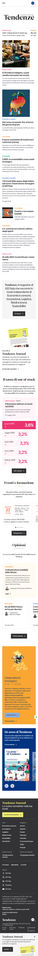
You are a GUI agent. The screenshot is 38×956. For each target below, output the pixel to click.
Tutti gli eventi (17, 533)
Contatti (23, 865)
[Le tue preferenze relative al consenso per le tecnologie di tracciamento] (36, 717)
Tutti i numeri (18, 471)
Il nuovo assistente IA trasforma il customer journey (18, 140)
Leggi (7, 594)
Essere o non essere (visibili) (24, 212)
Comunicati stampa (26, 841)
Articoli (22, 826)
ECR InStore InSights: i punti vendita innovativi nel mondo (15, 73)
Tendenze (8, 885)
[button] (15, 527)
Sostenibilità (19, 306)
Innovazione (13, 299)
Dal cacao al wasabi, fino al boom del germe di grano (18, 123)
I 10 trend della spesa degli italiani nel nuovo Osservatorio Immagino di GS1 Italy (18, 183)
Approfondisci (11, 715)
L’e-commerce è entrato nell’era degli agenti (17, 229)
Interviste (23, 838)
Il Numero (23, 835)
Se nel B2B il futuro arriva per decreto (14, 607)
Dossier (22, 832)
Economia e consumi (18, 295)
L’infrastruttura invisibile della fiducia (16, 571)
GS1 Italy (10, 288)
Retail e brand (19, 302)
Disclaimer (22, 927)
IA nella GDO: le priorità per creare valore (18, 258)
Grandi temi (6, 841)
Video (22, 844)
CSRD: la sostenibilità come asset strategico (18, 160)
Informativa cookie (12, 928)
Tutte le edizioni (10, 721)
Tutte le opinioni (18, 636)
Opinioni (23, 829)
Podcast (22, 847)
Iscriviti (6, 949)
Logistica (26, 299)
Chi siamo (18, 314)
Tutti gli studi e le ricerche (7, 856)
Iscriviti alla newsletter (9, 369)
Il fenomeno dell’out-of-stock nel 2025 (19, 405)
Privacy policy (4, 928)
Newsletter (14, 865)
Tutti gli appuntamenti (27, 855)
